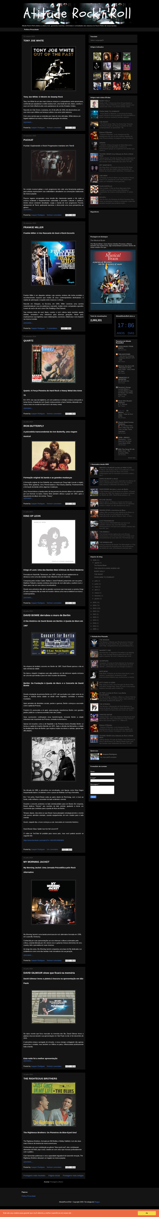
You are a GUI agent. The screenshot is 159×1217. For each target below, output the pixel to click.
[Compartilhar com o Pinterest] (74, 128)
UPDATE (102, 143)
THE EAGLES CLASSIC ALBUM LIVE (107, 568)
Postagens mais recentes (34, 1175)
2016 (95, 623)
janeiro (97, 599)
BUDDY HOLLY (104, 101)
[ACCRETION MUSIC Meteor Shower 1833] (117, 66)
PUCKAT (28, 140)
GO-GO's (102, 197)
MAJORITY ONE (105, 650)
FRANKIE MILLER (33, 227)
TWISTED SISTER (105, 715)
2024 (95, 605)
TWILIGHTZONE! (124, 354)
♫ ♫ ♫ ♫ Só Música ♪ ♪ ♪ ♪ (124, 411)
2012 (95, 626)
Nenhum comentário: (54, 127)
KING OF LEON (32, 516)
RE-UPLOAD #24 (123, 381)
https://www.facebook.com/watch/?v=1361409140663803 (43, 840)
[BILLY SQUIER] (117, 86)
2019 (95, 620)
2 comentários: (52, 328)
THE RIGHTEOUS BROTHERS (40, 1078)
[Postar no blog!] (68, 128)
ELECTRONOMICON (106, 521)
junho (97, 584)
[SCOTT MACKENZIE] (117, 56)
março (97, 593)
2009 (95, 629)
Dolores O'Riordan (105, 132)
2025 (95, 602)
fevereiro (98, 596)
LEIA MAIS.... (28, 122)
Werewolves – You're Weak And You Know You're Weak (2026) (124, 441)
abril (96, 590)
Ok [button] (147, 1213)
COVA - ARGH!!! (124, 437)
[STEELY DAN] (97, 86)
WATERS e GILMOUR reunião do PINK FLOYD (115, 468)
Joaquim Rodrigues (109, 754)
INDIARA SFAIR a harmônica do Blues (112, 510)
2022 (95, 611)
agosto (97, 563)
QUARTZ (28, 340)
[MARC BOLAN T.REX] (107, 56)
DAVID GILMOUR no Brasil (108, 479)
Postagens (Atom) (56, 1182)
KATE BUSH (103, 671)
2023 (95, 608)
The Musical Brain (97, 240)
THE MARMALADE (105, 542)
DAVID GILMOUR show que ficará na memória (49, 973)
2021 (95, 614)
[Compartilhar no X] (70, 128)
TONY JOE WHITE (33, 40)
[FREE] (107, 86)
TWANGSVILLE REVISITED (123, 378)
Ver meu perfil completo (108, 757)
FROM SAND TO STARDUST (109, 111)
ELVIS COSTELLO (105, 186)
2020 (95, 617)
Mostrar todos (132, 457)
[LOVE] (97, 56)
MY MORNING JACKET (36, 861)
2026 (95, 560)
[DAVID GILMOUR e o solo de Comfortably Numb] (97, 66)
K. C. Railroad (122, 404)
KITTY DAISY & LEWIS (107, 682)
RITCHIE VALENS (105, 500)
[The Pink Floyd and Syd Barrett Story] (127, 66)
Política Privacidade (31, 29)
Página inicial (54, 1175)
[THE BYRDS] (117, 76)
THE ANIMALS (104, 532)
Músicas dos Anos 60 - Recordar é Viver (126, 367)
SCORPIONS (103, 661)
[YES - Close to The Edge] (127, 56)
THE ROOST (103, 122)
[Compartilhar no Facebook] (72, 128)
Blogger (97, 1202)
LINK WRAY (103, 176)
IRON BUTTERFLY (33, 426)
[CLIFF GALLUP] (127, 76)
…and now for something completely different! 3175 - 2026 (126, 358)
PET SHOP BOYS (105, 165)
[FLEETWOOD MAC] (107, 76)
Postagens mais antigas (73, 1175)
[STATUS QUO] (127, 86)
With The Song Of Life (126, 449)
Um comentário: (53, 849)
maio (96, 587)
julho (96, 581)
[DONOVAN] (97, 76)
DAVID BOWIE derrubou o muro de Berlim (47, 615)
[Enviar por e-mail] (66, 128)
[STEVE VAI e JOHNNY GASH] (107, 66)
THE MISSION (104, 640)
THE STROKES (104, 704)
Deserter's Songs (124, 387)
